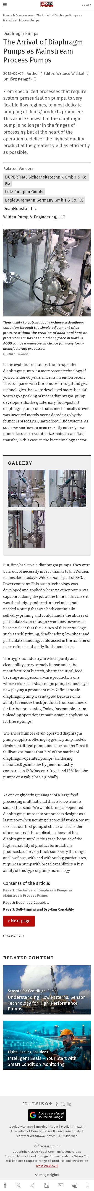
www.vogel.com (47, 1166)
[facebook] (6, 1185)
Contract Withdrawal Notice (36, 1136)
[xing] (33, 1185)
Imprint (42, 1127)
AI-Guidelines (67, 1136)
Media (65, 1127)
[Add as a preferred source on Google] (47, 1115)
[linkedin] (47, 1185)
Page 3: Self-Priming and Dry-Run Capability (38, 909)
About (54, 1127)
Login (86, 5)
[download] (74, 1185)
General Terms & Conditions (51, 1131)
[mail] (61, 1185)
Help (78, 1131)
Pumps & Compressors (18, 15)
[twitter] (18, 1185)
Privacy (78, 1127)
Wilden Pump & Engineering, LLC (34, 217)
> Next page (19, 920)
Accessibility (20, 1131)
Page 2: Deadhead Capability (26, 903)
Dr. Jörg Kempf (16, 79)
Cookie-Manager (22, 1127)
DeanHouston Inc (20, 208)
